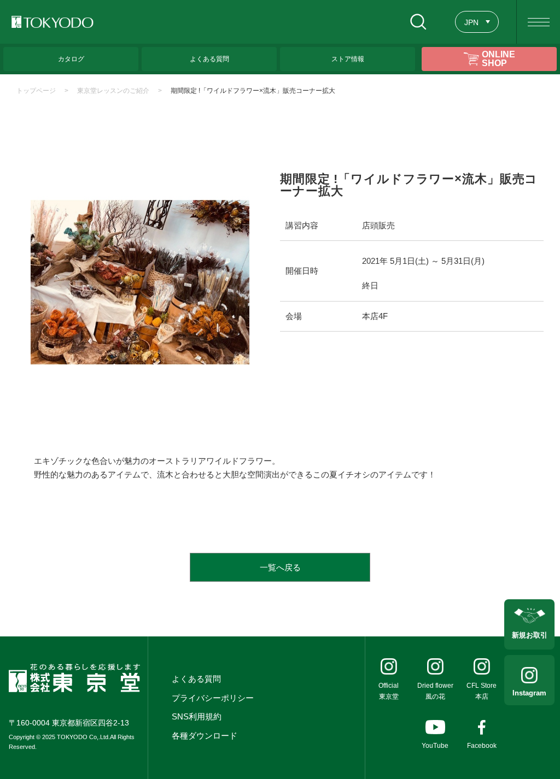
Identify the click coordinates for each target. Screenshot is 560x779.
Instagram (529, 693)
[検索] (418, 22)
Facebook (482, 746)
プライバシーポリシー (213, 698)
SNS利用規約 (196, 716)
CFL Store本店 (481, 691)
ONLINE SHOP (498, 59)
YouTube (435, 746)
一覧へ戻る (280, 567)
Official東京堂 (388, 691)
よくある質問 (196, 678)
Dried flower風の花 (435, 691)
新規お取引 (529, 635)
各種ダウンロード (204, 735)
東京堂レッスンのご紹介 (113, 91)
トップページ (36, 91)
